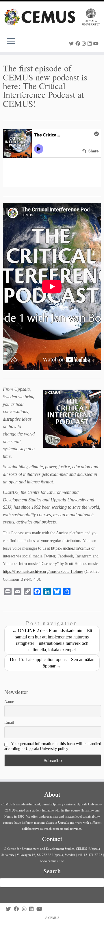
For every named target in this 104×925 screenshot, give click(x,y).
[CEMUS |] (52, 17)
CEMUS (53, 917)
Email (9, 722)
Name (9, 701)
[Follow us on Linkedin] (90, 43)
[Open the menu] (11, 41)
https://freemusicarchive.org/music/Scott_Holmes (43, 571)
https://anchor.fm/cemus (70, 548)
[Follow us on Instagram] (85, 43)
